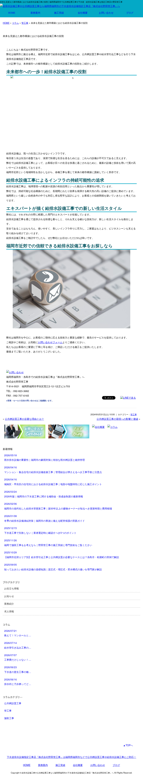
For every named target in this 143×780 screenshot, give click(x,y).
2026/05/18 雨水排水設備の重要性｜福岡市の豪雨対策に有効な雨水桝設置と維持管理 (44, 457)
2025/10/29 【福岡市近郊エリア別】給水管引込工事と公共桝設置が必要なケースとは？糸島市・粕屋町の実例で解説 (61, 555)
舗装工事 (9, 718)
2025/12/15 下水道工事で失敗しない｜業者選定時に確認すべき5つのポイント (40, 530)
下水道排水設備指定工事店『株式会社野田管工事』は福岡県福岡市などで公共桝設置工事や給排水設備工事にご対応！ (71, 757)
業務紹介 (9, 603)
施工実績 (59, 12)
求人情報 (9, 611)
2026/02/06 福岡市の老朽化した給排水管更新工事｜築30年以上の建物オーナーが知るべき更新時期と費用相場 (58, 506)
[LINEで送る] (128, 397)
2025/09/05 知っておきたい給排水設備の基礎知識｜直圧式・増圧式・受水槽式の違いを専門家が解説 (53, 567)
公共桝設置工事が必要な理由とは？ (24, 419)
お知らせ (9, 596)
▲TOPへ (128, 745)
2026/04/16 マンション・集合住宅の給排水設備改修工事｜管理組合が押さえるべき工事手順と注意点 (53, 470)
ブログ (129, 12)
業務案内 (35, 12)
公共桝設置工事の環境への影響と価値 (117, 419)
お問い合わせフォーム (50, 342)
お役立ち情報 (11, 588)
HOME (11, 12)
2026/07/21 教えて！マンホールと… (17, 633)
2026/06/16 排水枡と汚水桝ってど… (17, 682)
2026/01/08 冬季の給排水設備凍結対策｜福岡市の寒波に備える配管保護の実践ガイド (44, 518)
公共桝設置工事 (12, 703)
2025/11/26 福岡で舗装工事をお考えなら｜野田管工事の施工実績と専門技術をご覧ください (48, 542)
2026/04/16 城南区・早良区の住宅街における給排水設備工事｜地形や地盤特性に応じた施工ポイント (53, 482)
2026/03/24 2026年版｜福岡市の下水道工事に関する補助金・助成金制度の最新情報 (43, 494)
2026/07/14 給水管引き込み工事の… (17, 645)
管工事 (24, 23)
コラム (15, 23)
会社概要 (83, 12)
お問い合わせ (106, 12)
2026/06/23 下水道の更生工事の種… (17, 669)
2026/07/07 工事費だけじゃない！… (17, 657)
